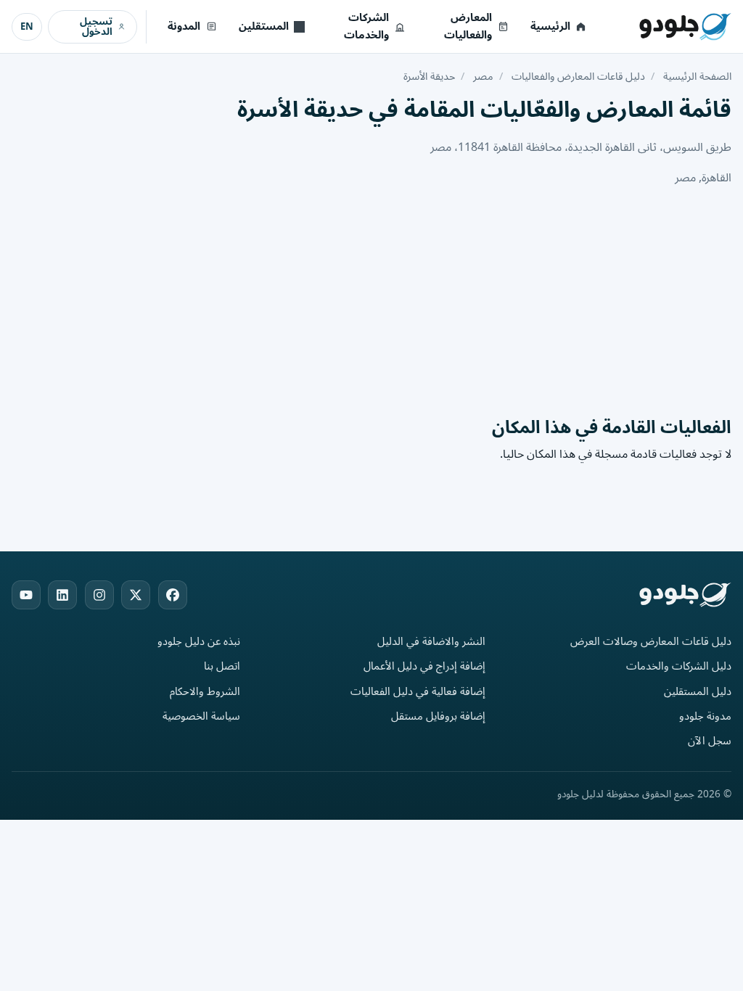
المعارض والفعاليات (468, 26)
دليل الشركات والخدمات (678, 666)
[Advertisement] (371, 301)
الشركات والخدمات (366, 26)
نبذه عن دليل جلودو (198, 641)
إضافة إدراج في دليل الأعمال (424, 666)
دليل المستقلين (697, 691)
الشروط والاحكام (205, 691)
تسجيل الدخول (96, 26)
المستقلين (264, 26)
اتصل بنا (222, 666)
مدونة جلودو (705, 716)
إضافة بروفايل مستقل (438, 716)
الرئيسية (550, 26)
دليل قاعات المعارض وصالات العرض (650, 641)
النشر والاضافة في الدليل (431, 641)
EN (26, 27)
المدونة (184, 26)
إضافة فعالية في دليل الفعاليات (417, 691)
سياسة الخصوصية (201, 716)
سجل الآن (709, 741)
